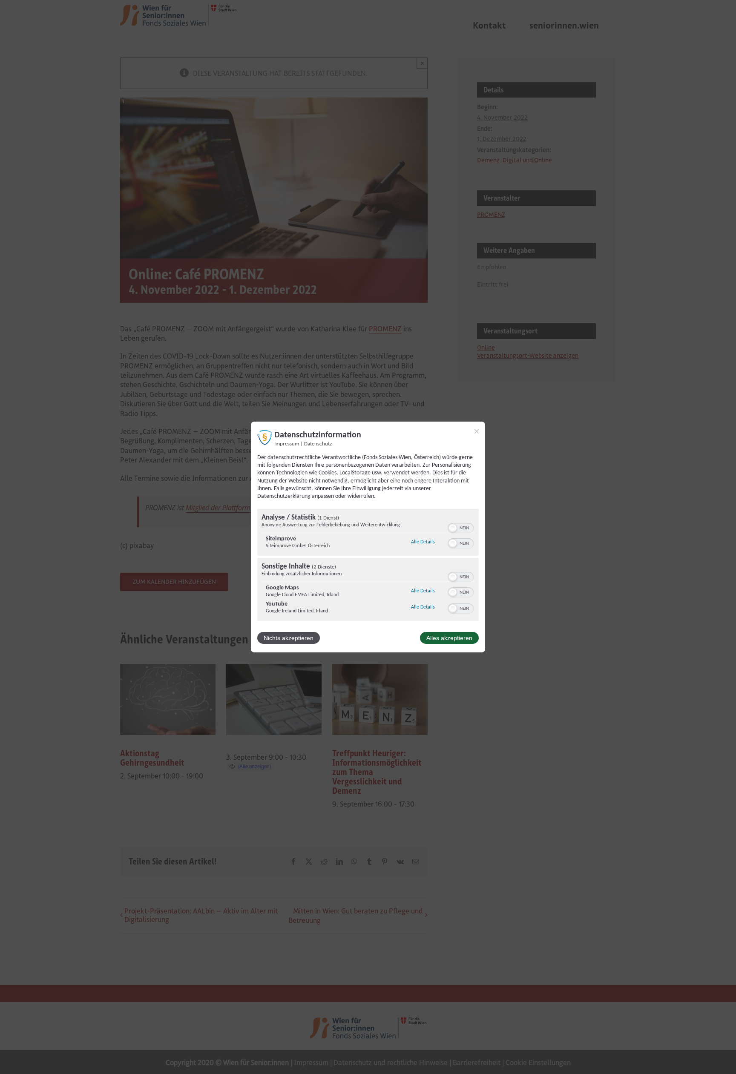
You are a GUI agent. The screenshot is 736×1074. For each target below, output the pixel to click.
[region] (368, 566)
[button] (453, 528)
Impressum (286, 444)
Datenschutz (318, 444)
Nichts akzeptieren (288, 638)
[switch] (460, 527)
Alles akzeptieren (449, 638)
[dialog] (368, 537)
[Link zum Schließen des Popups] (476, 431)
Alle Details (423, 542)
